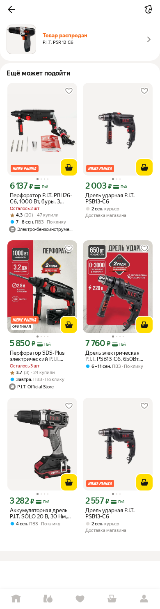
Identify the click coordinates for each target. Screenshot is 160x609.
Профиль (144, 599)
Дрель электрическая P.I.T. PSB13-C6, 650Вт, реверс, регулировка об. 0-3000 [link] (115, 356)
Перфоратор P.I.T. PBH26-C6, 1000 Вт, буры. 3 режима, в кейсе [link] (41, 198)
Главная (16, 599)
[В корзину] (69, 167)
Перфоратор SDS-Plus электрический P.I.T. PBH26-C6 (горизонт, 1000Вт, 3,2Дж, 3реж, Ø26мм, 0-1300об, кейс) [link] (40, 356)
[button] (11, 9)
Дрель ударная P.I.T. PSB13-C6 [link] (110, 198)
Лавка (48, 599)
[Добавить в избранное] (69, 91)
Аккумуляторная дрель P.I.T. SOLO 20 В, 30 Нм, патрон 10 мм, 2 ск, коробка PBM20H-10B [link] (38, 513)
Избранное (80, 599)
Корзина (112, 599)
